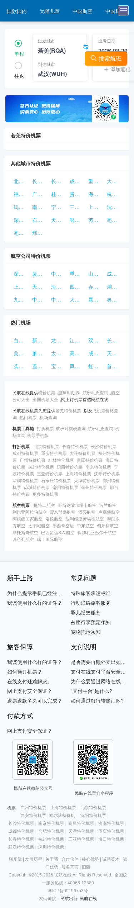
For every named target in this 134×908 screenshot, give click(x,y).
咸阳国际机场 (96, 353)
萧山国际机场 (40, 353)
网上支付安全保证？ (29, 691)
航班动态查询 (95, 392)
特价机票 (46, 392)
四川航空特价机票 (77, 286)
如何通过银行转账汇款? (97, 701)
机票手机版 (38, 435)
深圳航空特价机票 (21, 273)
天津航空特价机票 (40, 286)
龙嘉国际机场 (59, 340)
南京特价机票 (40, 206)
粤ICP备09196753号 (68, 890)
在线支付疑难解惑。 (29, 681)
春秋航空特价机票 (96, 286)
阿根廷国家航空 (28, 518)
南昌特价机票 (81, 823)
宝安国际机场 (59, 366)
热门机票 (28, 417)
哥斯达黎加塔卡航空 (77, 505)
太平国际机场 (59, 353)
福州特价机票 (21, 194)
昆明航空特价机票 (96, 299)
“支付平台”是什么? (91, 691)
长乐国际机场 (115, 340)
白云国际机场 (21, 340)
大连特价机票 (115, 181)
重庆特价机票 (96, 181)
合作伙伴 (70, 859)
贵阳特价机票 (77, 194)
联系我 (15, 859)
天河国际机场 (115, 353)
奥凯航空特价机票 (115, 299)
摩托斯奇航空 (25, 532)
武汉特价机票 (21, 847)
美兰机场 (21, 353)
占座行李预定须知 (91, 622)
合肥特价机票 (51, 831)
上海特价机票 (96, 206)
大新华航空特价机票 (77, 299)
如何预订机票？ (24, 672)
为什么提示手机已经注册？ (37, 593)
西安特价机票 (33, 815)
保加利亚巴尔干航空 (97, 532)
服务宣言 (70, 867)
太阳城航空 (39, 525)
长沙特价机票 (59, 181)
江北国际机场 (77, 340)
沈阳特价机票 (115, 206)
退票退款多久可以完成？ (34, 701)
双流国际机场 (96, 340)
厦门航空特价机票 (40, 273)
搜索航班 (110, 58)
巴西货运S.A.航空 (58, 532)
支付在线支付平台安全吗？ (101, 672)
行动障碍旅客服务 (91, 603)
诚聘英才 (110, 859)
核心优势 (90, 859)
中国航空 (83, 10)
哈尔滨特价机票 (64, 815)
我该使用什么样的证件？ (34, 603)
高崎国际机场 (77, 353)
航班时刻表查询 (71, 428)
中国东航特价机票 (59, 273)
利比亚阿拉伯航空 (30, 512)
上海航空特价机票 (21, 286)
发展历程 (33, 859)
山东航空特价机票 (96, 273)
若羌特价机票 (68, 410)
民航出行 (69, 898)
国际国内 (17, 10)
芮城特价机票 (96, 219)
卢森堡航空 (109, 512)
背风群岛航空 (62, 512)
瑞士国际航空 (50, 539)
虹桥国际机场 (96, 366)
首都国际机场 (115, 366)
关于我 (51, 859)
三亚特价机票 (77, 206)
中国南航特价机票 (59, 299)
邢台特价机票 (40, 232)
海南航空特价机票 (59, 286)
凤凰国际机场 (77, 366)
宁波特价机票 (59, 206)
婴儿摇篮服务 (86, 612)
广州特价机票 (40, 194)
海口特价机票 (96, 194)
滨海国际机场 (21, 366)
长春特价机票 (40, 181)
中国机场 (115, 10)
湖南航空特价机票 (115, 286)
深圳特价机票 (21, 219)
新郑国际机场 (40, 340)
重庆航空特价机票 (77, 273)
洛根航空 (54, 518)
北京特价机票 (21, 181)
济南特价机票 (111, 823)
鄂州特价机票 (77, 219)
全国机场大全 (45, 399)
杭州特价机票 (115, 194)
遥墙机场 (40, 366)
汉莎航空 (86, 512)
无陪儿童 (50, 10)
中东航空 (85, 525)
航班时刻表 (69, 392)
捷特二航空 (44, 505)
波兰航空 (107, 505)
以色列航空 (23, 539)
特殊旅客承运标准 (91, 593)
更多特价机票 (45, 494)
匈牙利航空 (107, 525)
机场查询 (48, 417)
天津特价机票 (59, 219)
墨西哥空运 (63, 525)
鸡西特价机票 (21, 206)
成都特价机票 (77, 181)
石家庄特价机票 (40, 219)
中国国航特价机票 (40, 299)
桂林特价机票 (59, 194)
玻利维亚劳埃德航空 (84, 518)
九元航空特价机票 (21, 299)
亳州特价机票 (115, 219)
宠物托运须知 (86, 632)
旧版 (86, 867)
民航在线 (88, 898)
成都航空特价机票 (115, 273)
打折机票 (45, 428)
